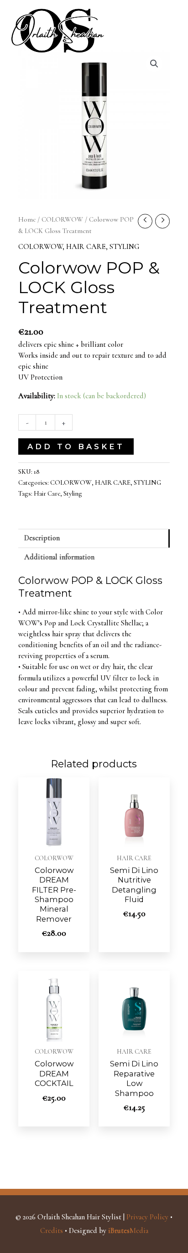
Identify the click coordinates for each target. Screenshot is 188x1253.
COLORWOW (62, 219)
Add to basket (76, 446)
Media (128, 1230)
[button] (154, 64)
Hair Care (47, 493)
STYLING (124, 246)
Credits (51, 1230)
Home (27, 219)
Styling (72, 493)
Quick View (54, 838)
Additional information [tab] (59, 557)
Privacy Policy (147, 1217)
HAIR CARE (86, 246)
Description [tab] (42, 538)
